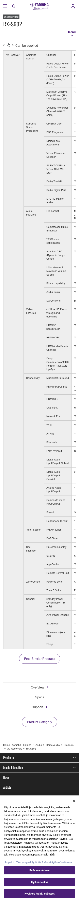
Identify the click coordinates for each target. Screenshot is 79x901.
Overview (37, 687)
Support (37, 707)
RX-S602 (31, 748)
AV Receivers (14, 748)
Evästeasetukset (39, 870)
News (6, 777)
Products (69, 745)
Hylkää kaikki (39, 882)
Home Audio (53, 745)
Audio (38, 745)
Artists (7, 787)
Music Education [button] (13, 767)
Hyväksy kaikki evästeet (39, 893)
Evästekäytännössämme (57, 862)
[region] (39, 848)
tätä (52, 854)
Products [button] (8, 757)
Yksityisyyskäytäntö (28, 862)
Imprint (9, 862)
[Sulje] (74, 801)
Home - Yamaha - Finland (17, 745)
